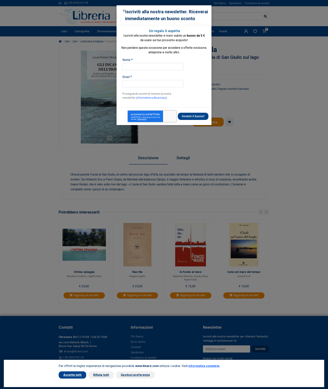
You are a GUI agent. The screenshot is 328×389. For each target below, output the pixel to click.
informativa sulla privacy (151, 97)
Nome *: (127, 60)
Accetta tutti (72, 375)
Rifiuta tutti (101, 375)
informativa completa (203, 366)
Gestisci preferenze (135, 375)
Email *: (127, 77)
